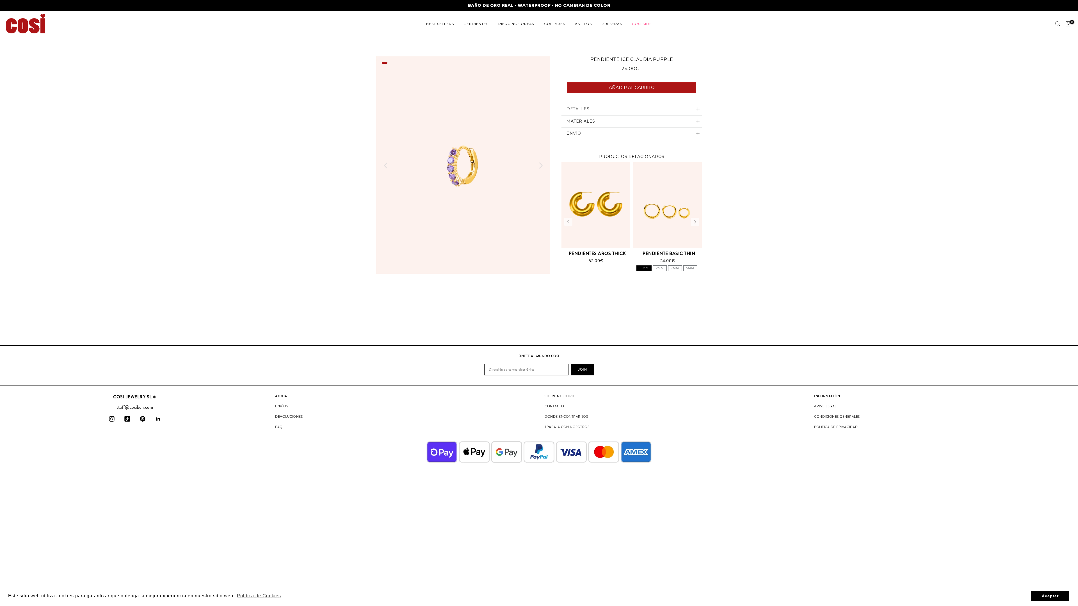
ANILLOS (583, 24)
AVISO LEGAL (825, 406)
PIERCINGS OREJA (516, 24)
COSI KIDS (642, 24)
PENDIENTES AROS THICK (597, 253)
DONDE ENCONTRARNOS (566, 416)
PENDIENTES (476, 24)
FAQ (279, 427)
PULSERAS (612, 24)
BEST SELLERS (440, 24)
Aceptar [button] (1050, 596)
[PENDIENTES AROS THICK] (595, 205)
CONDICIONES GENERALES (837, 416)
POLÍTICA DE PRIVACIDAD (836, 427)
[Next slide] (540, 165)
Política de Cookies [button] (259, 595)
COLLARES (554, 24)
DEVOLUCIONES (289, 416)
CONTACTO (554, 406)
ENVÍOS (281, 406)
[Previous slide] (385, 165)
